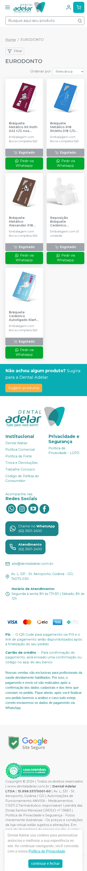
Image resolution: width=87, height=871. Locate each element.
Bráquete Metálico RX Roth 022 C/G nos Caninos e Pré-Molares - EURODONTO (23, 127)
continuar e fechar (45, 863)
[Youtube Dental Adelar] (33, 508)
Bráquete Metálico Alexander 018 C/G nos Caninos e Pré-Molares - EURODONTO (23, 222)
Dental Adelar (16, 443)
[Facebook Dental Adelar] (44, 508)
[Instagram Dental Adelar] (22, 508)
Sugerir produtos (23, 388)
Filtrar (18, 51)
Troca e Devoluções (21, 463)
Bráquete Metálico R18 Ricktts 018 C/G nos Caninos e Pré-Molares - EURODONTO (62, 127)
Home (10, 40)
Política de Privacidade (47, 851)
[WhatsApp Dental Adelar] (11, 508)
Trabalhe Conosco (20, 469)
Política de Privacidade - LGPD (63, 450)
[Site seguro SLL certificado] (27, 743)
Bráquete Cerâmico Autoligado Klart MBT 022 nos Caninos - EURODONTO (22, 316)
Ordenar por (40, 71)
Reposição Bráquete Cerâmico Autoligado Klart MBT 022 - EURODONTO (64, 222)
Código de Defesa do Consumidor (22, 478)
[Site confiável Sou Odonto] (27, 770)
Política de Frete (18, 456)
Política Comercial (20, 450)
